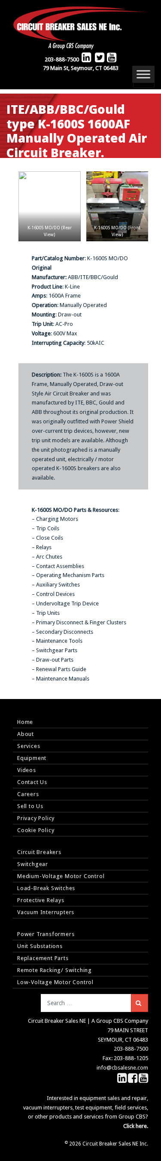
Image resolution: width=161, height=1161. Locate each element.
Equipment (31, 758)
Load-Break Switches (46, 888)
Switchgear (32, 864)
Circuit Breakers (39, 852)
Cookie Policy (35, 830)
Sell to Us (30, 806)
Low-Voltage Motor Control (55, 982)
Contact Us (32, 782)
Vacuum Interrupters (45, 912)
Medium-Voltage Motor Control (60, 876)
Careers (28, 794)
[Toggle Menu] (143, 74)
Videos (26, 770)
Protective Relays (40, 900)
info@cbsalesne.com (122, 1067)
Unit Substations (40, 946)
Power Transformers (45, 934)
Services (28, 746)
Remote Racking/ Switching (54, 970)
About (25, 734)
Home (25, 722)
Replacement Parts (43, 958)
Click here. (135, 1126)
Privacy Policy (36, 818)
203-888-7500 (62, 59)
